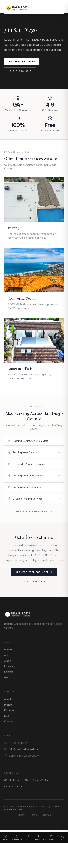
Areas (7, 660)
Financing (9, 666)
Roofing (8, 649)
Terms (33, 815)
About (7, 699)
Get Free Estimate (22, 61)
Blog (6, 715)
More (7, 677)
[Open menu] (58, 8)
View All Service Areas (32, 511)
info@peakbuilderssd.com (24, 749)
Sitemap (46, 815)
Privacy (21, 815)
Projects (9, 704)
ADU (6, 655)
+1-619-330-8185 (20, 71)
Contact (8, 671)
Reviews (9, 710)
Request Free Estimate (32, 572)
